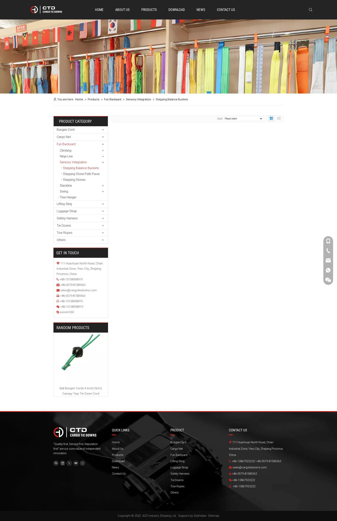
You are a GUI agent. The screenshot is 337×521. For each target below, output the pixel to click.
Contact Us (119, 473)
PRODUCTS (149, 10)
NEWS (201, 10)
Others (61, 240)
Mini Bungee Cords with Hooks (102, 338)
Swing (64, 191)
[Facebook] (55, 463)
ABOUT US (122, 10)
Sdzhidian (200, 515)
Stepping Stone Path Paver (81, 174)
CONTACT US (226, 10)
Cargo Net (64, 137)
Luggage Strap (67, 211)
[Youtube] (75, 463)
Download (118, 461)
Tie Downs (64, 225)
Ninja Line (66, 156)
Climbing (65, 150)
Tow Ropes (64, 233)
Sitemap (213, 515)
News (115, 467)
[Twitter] (69, 463)
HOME (99, 10)
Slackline (66, 185)
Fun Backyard (66, 144)
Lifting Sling (64, 204)
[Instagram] (82, 463)
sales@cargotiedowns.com (78, 290)
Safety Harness (67, 218)
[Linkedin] (62, 463)
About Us (117, 448)
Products (117, 455)
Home (116, 442)
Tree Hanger (68, 197)
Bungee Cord (65, 130)
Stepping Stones (74, 180)
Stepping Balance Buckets (81, 168)
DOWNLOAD (176, 10)
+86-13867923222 (244, 486)
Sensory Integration (73, 162)
